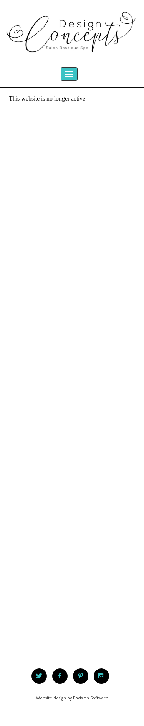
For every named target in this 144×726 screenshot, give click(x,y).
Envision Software (90, 698)
